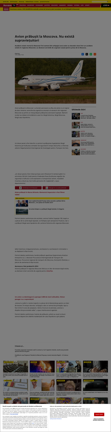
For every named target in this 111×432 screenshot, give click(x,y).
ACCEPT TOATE (99, 414)
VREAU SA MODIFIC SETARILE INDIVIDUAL (98, 419)
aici (33, 423)
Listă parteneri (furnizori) (56, 418)
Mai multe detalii (14, 414)
